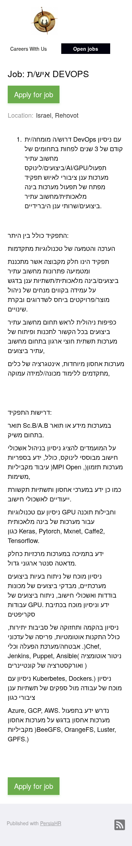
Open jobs (85, 48)
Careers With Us (28, 48)
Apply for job (33, 94)
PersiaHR (50, 823)
